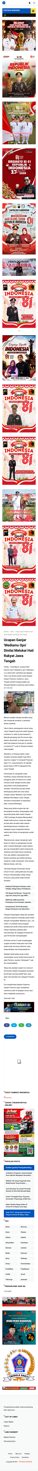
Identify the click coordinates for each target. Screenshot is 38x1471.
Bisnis (8, 1227)
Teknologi (9, 1279)
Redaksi (27, 1454)
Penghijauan (25, 1269)
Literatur (23, 1248)
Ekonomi (24, 1227)
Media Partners (9, 1437)
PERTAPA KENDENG (11, 10)
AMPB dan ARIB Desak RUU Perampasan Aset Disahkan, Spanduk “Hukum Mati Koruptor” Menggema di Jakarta (18, 901)
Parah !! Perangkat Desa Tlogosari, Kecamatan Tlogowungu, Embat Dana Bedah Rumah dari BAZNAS (18, 1198)
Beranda (6, 631)
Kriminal (8, 1248)
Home (10, 1454)
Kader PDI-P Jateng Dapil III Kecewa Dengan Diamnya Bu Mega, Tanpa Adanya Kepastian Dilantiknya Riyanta (18, 1213)
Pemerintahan (25, 1264)
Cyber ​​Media (8, 1422)
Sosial (23, 1274)
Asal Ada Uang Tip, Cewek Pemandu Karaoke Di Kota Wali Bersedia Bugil (18, 1190)
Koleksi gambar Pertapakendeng (18, 1167)
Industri (23, 1237)
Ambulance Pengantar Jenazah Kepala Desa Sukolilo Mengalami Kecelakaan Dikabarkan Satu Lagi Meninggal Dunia (19, 1174)
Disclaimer (25, 1457)
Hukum (8, 1237)
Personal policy (9, 1441)
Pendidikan (9, 1269)
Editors (6, 1426)
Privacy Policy (14, 1457)
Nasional (24, 1253)
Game (8, 1232)
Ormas (8, 1264)
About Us (18, 1454)
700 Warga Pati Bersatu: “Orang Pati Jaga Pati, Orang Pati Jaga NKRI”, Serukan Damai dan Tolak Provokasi (17, 894)
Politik (8, 1274)
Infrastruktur (10, 1243)
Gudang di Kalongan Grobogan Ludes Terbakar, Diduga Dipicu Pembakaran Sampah (18, 887)
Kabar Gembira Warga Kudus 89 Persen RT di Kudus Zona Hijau (16, 1206)
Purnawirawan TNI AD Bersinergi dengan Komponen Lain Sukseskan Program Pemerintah (17, 908)
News (12, 631)
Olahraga (24, 1258)
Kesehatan (24, 1243)
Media (8, 1253)
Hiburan (23, 1232)
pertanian (24, 1279)
